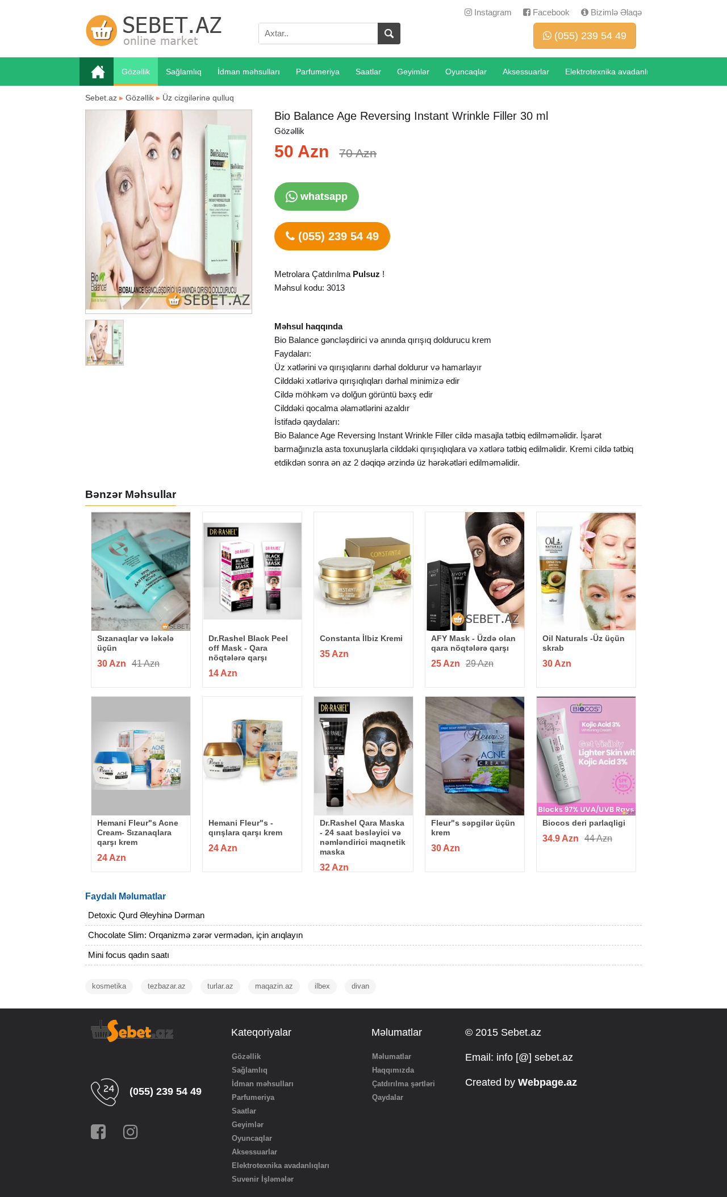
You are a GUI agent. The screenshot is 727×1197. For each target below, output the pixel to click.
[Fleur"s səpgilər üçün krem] (474, 756)
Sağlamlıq (184, 71)
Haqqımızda (393, 1070)
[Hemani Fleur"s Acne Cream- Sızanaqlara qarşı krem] (140, 756)
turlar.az (220, 986)
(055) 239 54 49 (588, 35)
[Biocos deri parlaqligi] (586, 756)
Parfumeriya (318, 71)
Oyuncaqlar (466, 71)
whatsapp (323, 196)
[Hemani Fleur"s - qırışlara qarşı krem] (252, 756)
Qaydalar (387, 1097)
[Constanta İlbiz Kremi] (363, 571)
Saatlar (368, 71)
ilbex (322, 986)
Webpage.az (547, 1082)
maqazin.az (274, 986)
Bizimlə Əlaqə (615, 12)
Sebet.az (101, 97)
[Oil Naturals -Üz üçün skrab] (586, 571)
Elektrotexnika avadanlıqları (615, 71)
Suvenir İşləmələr (263, 1179)
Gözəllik (136, 71)
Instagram (492, 12)
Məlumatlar (391, 1056)
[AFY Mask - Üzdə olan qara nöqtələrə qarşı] (474, 571)
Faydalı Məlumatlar (125, 896)
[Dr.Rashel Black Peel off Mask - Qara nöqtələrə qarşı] (252, 571)
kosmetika (109, 986)
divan (360, 986)
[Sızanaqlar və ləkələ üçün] (140, 571)
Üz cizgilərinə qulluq (198, 97)
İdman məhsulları (249, 71)
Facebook (550, 12)
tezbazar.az (167, 986)
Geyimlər (413, 71)
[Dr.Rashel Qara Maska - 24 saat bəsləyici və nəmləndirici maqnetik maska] (363, 756)
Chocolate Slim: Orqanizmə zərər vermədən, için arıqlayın (195, 935)
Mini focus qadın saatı (128, 955)
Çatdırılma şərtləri (403, 1083)
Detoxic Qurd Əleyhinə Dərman (146, 915)
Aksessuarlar (526, 71)
